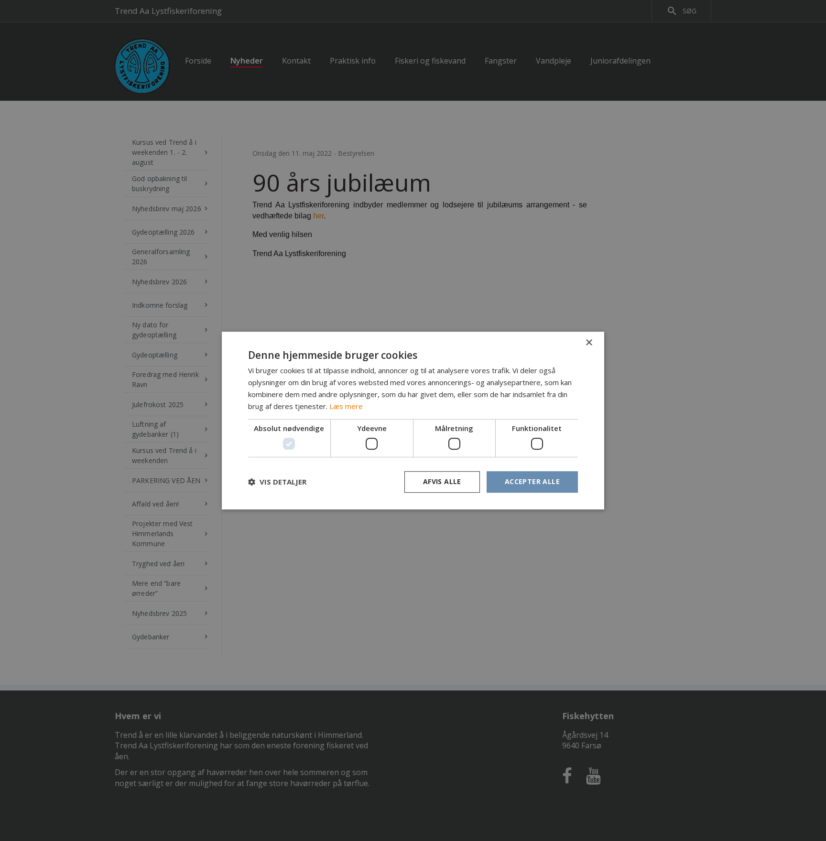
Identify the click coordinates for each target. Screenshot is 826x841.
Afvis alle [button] (442, 481)
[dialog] (413, 420)
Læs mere (346, 406)
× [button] (588, 342)
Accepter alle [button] (532, 481)
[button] (277, 481)
